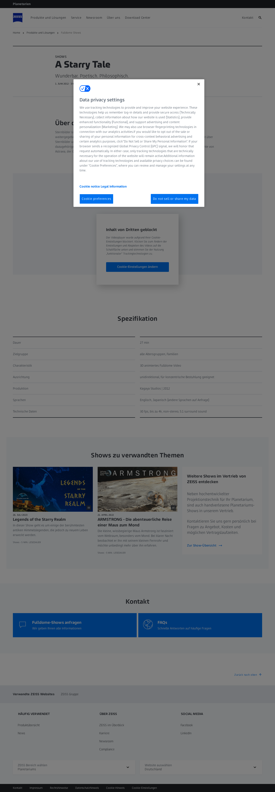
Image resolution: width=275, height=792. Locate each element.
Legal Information (114, 186)
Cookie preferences (96, 199)
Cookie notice (90, 186)
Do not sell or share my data (174, 199)
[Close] (198, 84)
